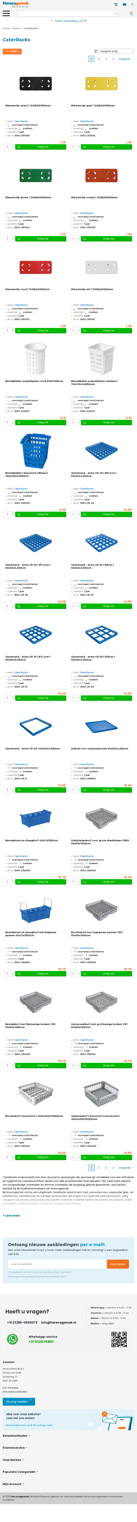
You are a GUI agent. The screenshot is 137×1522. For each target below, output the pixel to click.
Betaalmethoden (15, 1436)
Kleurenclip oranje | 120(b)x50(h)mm (94, 197)
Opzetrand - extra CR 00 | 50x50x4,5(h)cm (32, 748)
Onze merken (12, 1460)
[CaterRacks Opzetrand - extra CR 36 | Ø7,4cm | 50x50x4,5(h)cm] (36, 543)
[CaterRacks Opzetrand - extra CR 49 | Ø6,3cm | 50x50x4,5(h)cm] (101, 451)
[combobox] (116, 51)
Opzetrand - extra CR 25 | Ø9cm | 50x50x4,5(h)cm (92, 566)
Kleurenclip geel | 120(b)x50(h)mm (93, 105)
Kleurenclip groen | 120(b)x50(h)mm (28, 197)
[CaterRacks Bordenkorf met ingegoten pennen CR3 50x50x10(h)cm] (101, 910)
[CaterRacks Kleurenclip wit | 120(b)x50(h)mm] (101, 267)
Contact (9, 1362)
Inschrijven (117, 1264)
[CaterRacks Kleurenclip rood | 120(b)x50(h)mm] (36, 267)
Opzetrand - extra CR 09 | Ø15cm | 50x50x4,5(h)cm (93, 658)
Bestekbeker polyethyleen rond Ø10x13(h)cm (34, 381)
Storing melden (19, 1401)
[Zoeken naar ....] (115, 13)
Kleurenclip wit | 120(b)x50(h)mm (92, 289)
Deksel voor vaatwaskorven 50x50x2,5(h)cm (99, 748)
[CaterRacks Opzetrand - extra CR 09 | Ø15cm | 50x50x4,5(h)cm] (101, 635)
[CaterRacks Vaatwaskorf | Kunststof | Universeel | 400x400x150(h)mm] (101, 1094)
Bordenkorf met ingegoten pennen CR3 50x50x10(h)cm (97, 934)
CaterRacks (21, 121)
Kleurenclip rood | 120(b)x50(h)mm (27, 289)
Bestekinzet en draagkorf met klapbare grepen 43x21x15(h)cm (30, 934)
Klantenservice (14, 1448)
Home (6, 28)
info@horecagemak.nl (58, 1322)
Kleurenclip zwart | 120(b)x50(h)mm (28, 105)
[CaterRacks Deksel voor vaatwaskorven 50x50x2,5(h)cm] (101, 726)
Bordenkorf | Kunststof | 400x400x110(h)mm (34, 1116)
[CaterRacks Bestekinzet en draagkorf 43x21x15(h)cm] (36, 818)
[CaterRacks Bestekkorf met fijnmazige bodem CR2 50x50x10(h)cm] (36, 1002)
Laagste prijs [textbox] (109, 51)
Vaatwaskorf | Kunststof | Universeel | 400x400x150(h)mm (95, 1117)
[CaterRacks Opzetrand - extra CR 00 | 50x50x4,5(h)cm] (36, 726)
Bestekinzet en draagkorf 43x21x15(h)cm (31, 840)
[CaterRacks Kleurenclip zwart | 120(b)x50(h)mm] (36, 83)
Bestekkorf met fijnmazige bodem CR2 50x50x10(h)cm (30, 1026)
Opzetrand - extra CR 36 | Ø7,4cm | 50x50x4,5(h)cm (27, 566)
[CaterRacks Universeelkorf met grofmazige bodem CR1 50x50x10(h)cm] (101, 1002)
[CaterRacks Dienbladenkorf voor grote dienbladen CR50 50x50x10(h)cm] (101, 818)
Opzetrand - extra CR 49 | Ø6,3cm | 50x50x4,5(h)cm (93, 474)
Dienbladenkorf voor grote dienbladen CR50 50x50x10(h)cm (100, 842)
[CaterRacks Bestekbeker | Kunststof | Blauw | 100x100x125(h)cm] (36, 451)
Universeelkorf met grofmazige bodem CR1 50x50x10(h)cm (99, 1026)
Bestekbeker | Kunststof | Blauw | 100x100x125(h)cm (26, 474)
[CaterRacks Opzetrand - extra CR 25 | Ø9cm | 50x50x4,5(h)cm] (101, 543)
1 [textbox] (7, 147)
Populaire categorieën (19, 1472)
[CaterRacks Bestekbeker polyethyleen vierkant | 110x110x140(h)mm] (101, 359)
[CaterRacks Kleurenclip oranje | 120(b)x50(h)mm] (101, 175)
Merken (16, 28)
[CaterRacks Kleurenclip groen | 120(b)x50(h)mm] (36, 175)
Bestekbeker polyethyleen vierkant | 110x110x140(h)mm (94, 383)
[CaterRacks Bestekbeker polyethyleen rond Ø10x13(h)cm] (36, 359)
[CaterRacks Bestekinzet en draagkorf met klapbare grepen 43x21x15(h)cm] (36, 910)
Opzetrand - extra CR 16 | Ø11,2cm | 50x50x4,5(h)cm (27, 658)
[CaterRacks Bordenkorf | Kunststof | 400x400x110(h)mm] (36, 1094)
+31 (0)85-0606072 (22, 1322)
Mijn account (12, 1484)
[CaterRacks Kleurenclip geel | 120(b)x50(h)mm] (101, 83)
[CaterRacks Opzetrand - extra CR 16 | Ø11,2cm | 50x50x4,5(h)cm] (36, 635)
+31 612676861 (41, 1341)
